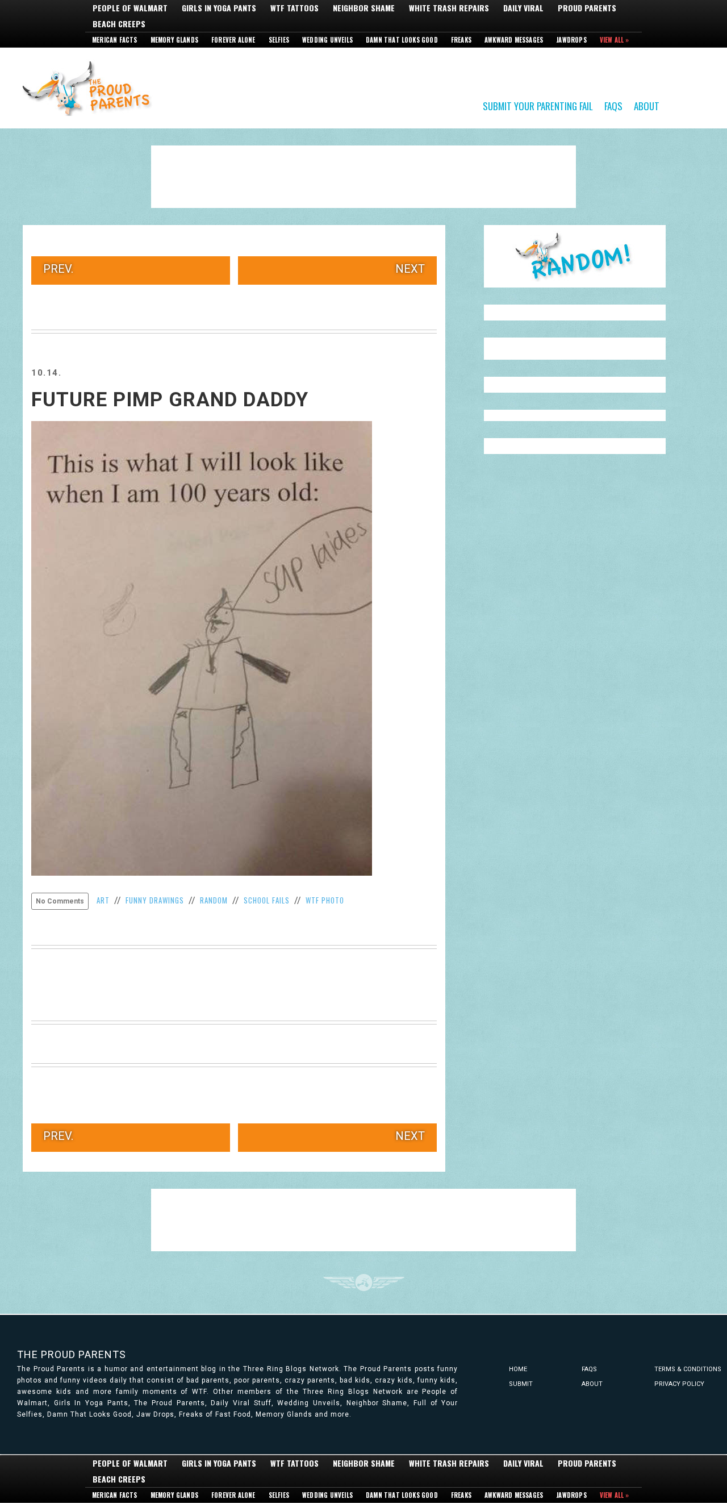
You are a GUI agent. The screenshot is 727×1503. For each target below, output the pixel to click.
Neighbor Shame (364, 8)
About (646, 105)
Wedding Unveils (327, 39)
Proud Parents (587, 8)
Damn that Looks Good (402, 39)
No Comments (60, 901)
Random (214, 900)
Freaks (461, 39)
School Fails (267, 900)
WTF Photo (325, 900)
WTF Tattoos (294, 8)
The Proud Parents (71, 1354)
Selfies (279, 39)
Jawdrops (571, 39)
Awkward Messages (513, 39)
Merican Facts (114, 39)
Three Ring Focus (363, 1282)
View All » (614, 39)
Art (103, 900)
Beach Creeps (119, 24)
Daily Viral (523, 8)
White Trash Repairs (449, 8)
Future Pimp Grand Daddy (169, 399)
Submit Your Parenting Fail (538, 105)
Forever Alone (233, 39)
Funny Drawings (155, 900)
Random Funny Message (575, 256)
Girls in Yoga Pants (219, 8)
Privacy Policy (679, 1384)
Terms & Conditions (687, 1369)
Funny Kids (91, 87)
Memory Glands (175, 39)
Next (410, 269)
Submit (521, 1384)
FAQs (613, 105)
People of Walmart (130, 8)
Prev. (58, 269)
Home (518, 1369)
